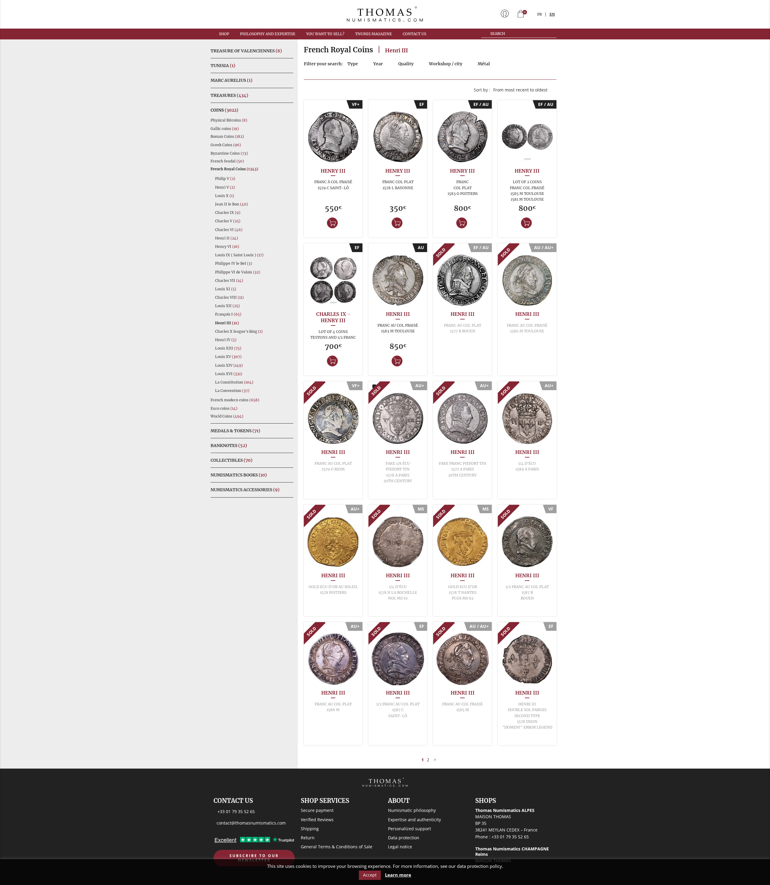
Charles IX (227, 212)
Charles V (227, 221)
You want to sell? (325, 34)
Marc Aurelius (231, 80)
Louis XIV (229, 365)
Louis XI (225, 289)
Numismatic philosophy (412, 810)
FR (539, 14)
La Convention (232, 390)
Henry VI (227, 246)
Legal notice (400, 847)
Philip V (225, 178)
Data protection (403, 837)
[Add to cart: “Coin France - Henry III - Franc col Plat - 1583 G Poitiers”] (461, 222)
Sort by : (482, 90)
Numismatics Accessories (245, 489)
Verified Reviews (317, 819)
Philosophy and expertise (267, 34)
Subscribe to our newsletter (254, 858)
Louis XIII (228, 348)
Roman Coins (227, 136)
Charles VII (229, 280)
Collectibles (231, 460)
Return (308, 837)
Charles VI (228, 229)
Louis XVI (228, 374)
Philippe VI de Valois (237, 272)
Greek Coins (226, 145)
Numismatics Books (239, 475)
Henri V (225, 187)
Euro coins (224, 408)
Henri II (226, 238)
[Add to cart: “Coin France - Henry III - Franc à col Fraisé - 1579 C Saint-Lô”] (332, 222)
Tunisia (223, 65)
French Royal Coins (234, 169)
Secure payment (317, 810)
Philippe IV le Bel (233, 263)
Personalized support (409, 828)
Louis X (224, 195)
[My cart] (521, 14)
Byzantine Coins (229, 153)
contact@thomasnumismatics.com (251, 823)
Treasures (229, 95)
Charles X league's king (239, 331)
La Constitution (234, 382)
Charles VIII (229, 297)
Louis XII (227, 306)
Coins (224, 110)
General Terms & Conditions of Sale (336, 847)
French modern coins (235, 400)
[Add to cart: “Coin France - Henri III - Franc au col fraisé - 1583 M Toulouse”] (397, 361)
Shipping (310, 828)
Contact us (414, 34)
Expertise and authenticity (414, 819)
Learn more (398, 875)
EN (552, 14)
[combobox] (523, 90)
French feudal (227, 161)
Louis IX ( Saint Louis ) (239, 255)
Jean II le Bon (231, 204)
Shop (224, 34)
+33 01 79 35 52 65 (236, 811)
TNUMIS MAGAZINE (373, 34)
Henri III (227, 323)
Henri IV (225, 340)
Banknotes (229, 445)
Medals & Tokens (235, 430)
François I (228, 314)
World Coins (227, 416)
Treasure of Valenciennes (246, 51)
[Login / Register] (505, 14)
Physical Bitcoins (229, 120)
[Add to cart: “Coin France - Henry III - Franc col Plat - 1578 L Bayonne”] (397, 222)
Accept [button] (370, 875)
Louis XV (228, 356)
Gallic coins (225, 128)
